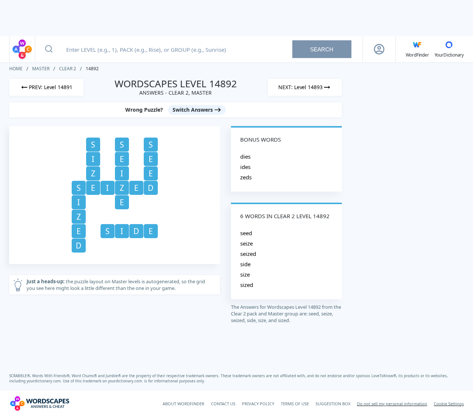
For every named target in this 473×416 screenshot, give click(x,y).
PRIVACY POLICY (258, 403)
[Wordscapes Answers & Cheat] (22, 49)
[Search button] (48, 49)
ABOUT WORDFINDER (183, 403)
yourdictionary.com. (45, 380)
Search (321, 49)
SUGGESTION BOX (333, 403)
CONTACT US (223, 403)
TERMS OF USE (295, 403)
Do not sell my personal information (392, 403)
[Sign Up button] (379, 49)
